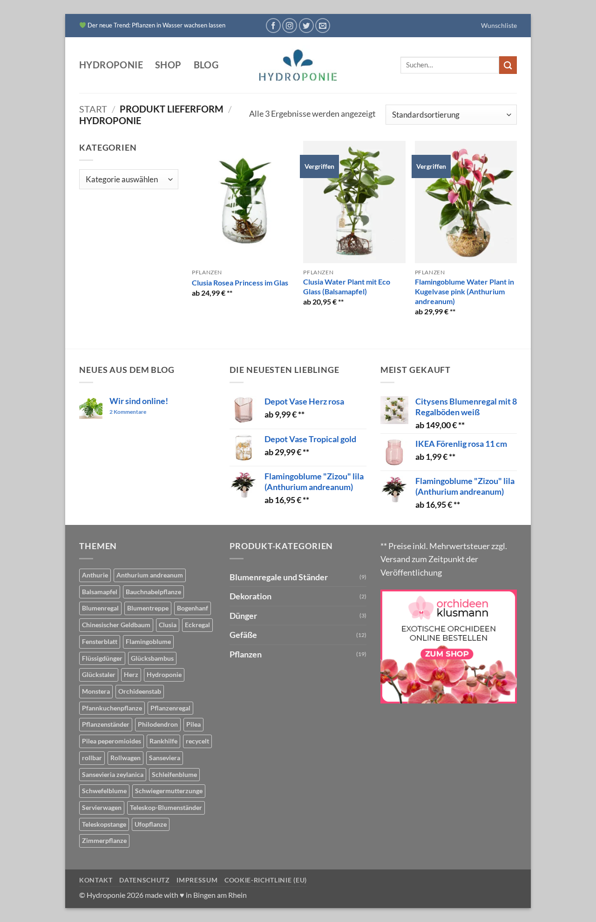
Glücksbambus (152, 658)
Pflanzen (246, 654)
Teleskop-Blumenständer (166, 807)
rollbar (92, 758)
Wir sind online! (138, 401)
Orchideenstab (139, 691)
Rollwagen (125, 758)
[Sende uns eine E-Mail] (322, 25)
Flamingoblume (148, 641)
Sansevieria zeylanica (112, 774)
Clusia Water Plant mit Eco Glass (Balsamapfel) (346, 286)
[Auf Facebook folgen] (273, 25)
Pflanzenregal (170, 708)
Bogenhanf (192, 608)
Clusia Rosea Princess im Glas (240, 282)
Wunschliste (499, 25)
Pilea (193, 724)
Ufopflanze (151, 824)
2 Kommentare (136, 412)
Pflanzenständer (105, 724)
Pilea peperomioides (111, 741)
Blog (206, 65)
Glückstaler (98, 674)
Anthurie (95, 575)
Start (93, 108)
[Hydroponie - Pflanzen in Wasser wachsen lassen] (298, 65)
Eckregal (197, 625)
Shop (168, 65)
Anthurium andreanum (149, 575)
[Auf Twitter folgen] (306, 25)
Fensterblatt (99, 641)
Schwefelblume (104, 791)
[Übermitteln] (508, 64)
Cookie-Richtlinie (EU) (265, 880)
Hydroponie (111, 65)
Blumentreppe (148, 608)
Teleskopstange (104, 824)
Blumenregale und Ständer (279, 577)
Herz (131, 674)
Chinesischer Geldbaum (116, 625)
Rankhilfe (163, 741)
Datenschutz (144, 880)
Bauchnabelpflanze (153, 592)
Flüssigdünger (102, 658)
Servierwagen (102, 807)
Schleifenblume (174, 774)
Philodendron (158, 724)
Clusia (167, 625)
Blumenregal (100, 608)
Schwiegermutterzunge (169, 791)
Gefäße (243, 635)
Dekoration (250, 596)
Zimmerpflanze (104, 840)
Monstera (96, 691)
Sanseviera (164, 758)
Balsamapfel (99, 592)
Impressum (196, 880)
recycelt (197, 741)
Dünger (243, 615)
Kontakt (96, 880)
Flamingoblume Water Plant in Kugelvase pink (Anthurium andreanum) (464, 291)
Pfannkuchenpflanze (112, 708)
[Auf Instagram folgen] (289, 25)
